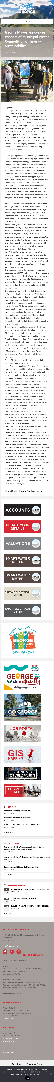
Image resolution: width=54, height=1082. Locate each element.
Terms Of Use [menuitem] (16, 1064)
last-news (22, 491)
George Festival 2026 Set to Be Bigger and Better (21, 867)
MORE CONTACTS (9, 1052)
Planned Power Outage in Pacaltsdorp (18, 818)
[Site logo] (27, 13)
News (14, 53)
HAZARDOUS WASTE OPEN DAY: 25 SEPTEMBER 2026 (30, 889)
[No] (51, 1074)
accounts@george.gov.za (11, 1039)
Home (7, 53)
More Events (8, 913)
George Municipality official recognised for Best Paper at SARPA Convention (27, 858)
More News (8, 875)
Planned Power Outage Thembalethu (17, 811)
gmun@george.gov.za (10, 946)
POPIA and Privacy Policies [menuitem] (33, 1064)
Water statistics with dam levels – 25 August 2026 (22, 825)
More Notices (8, 832)
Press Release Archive (34, 491)
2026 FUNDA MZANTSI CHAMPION (23, 899)
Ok (27, 1078)
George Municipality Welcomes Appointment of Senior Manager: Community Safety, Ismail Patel (24, 848)
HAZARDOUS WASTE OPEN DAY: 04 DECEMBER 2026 (30, 906)
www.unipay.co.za (9, 1041)
